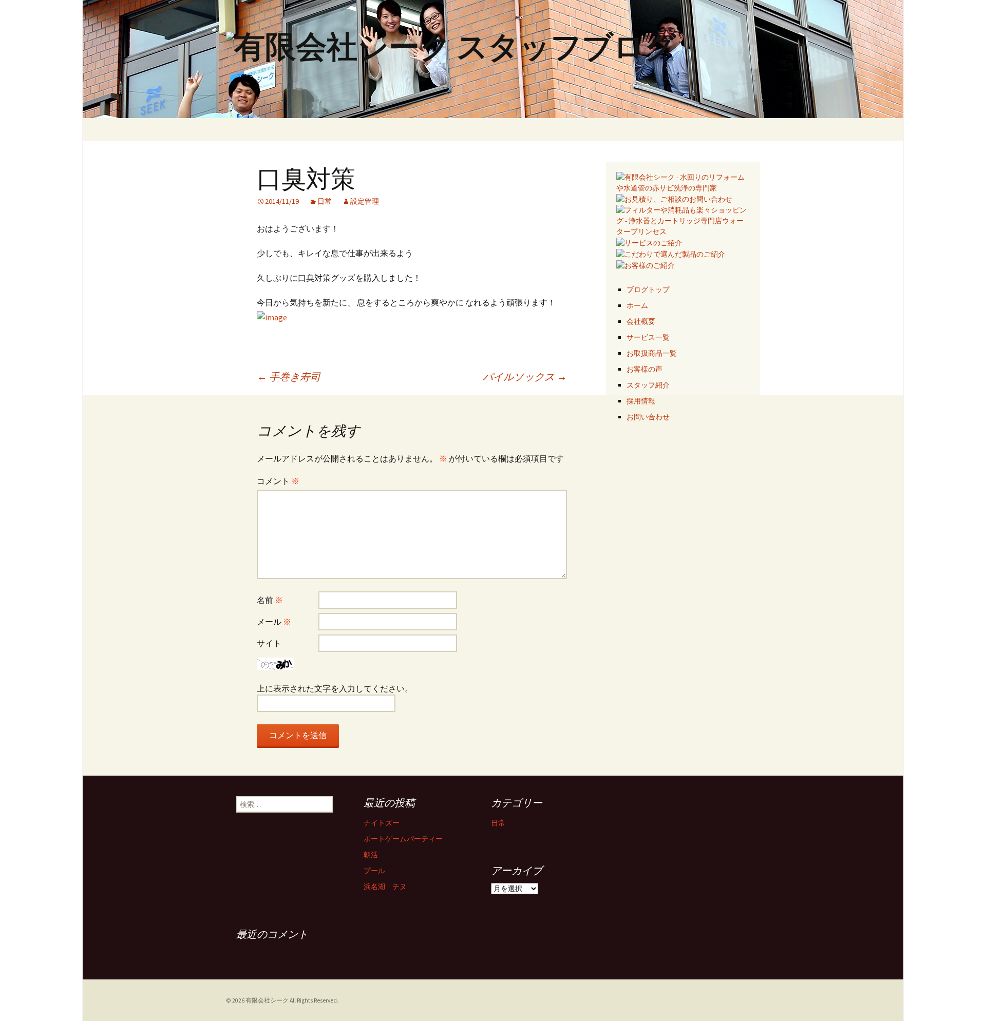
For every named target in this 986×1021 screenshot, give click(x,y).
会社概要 (641, 321)
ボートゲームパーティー (403, 838)
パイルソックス (525, 376)
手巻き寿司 (288, 376)
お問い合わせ (648, 416)
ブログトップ (648, 289)
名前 (270, 600)
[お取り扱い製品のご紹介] (670, 253)
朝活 (371, 854)
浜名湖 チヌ (385, 886)
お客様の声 (644, 369)
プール (374, 870)
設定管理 (364, 201)
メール (274, 622)
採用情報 (641, 401)
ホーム (637, 305)
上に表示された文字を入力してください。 (335, 688)
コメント (278, 481)
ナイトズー (382, 822)
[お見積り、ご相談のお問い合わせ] (674, 198)
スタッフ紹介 (648, 385)
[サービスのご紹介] (649, 242)
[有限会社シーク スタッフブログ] (493, 59)
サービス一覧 (648, 337)
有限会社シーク (267, 1000)
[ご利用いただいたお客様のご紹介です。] (645, 264)
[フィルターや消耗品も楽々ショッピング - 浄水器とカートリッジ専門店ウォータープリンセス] (683, 220)
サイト (269, 643)
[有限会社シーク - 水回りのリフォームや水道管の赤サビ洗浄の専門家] (683, 181)
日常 (324, 201)
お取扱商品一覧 (652, 353)
